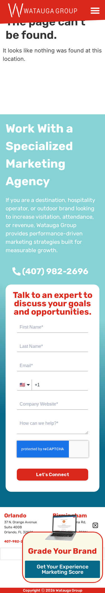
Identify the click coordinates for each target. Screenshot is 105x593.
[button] (95, 525)
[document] (52, 296)
